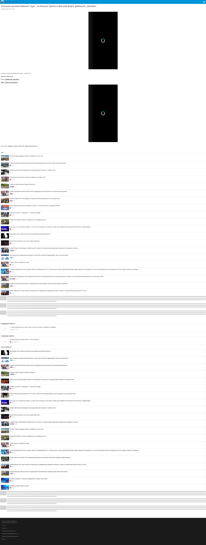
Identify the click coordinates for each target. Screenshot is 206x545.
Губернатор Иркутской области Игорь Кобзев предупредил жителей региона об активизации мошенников (38, 191)
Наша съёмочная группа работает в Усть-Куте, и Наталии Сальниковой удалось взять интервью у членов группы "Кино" (43, 393)
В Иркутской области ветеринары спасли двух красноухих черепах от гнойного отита (33, 170)
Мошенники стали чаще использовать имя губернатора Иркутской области (30, 234)
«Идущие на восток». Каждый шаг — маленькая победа (25, 212)
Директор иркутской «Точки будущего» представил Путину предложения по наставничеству (35, 198)
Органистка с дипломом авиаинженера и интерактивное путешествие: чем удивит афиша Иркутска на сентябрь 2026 (42, 379)
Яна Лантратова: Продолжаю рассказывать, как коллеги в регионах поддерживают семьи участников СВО (39, 255)
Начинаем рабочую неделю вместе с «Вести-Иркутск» (24, 339)
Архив (3, 539)
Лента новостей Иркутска (9, 542)
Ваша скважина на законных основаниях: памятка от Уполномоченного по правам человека (35, 205)
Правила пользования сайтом (10, 536)
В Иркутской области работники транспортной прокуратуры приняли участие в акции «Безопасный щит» (38, 163)
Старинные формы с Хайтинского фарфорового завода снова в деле (29, 478)
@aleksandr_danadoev (12, 79)
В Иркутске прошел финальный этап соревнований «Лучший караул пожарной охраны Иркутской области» (39, 283)
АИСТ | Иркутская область (9, 82)
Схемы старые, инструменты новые (19, 262)
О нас (3, 525)
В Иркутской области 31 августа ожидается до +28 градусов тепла (28, 219)
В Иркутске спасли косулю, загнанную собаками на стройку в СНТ (27, 177)
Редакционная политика (8, 531)
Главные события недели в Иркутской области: (22, 184)
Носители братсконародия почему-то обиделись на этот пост (26, 156)
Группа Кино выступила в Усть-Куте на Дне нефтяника (24, 241)
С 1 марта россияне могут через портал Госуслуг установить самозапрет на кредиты (33, 327)
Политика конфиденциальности (11, 533)
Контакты (4, 528)
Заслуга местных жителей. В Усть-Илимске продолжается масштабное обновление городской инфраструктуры (40, 457)
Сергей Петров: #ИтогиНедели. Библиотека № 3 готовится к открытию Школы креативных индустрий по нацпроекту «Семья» (44, 248)
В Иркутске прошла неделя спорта (19, 485)
